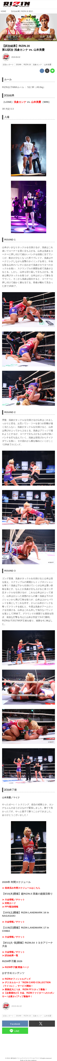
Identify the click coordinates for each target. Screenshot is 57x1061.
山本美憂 (36, 102)
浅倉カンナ (20, 102)
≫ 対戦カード (9, 903)
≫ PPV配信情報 (10, 907)
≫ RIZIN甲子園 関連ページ (15, 967)
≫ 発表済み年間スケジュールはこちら (21, 888)
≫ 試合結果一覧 (10, 955)
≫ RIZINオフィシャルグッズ (16, 979)
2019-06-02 (15, 57)
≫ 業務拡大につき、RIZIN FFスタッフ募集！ (24, 989)
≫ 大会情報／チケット (13, 899)
